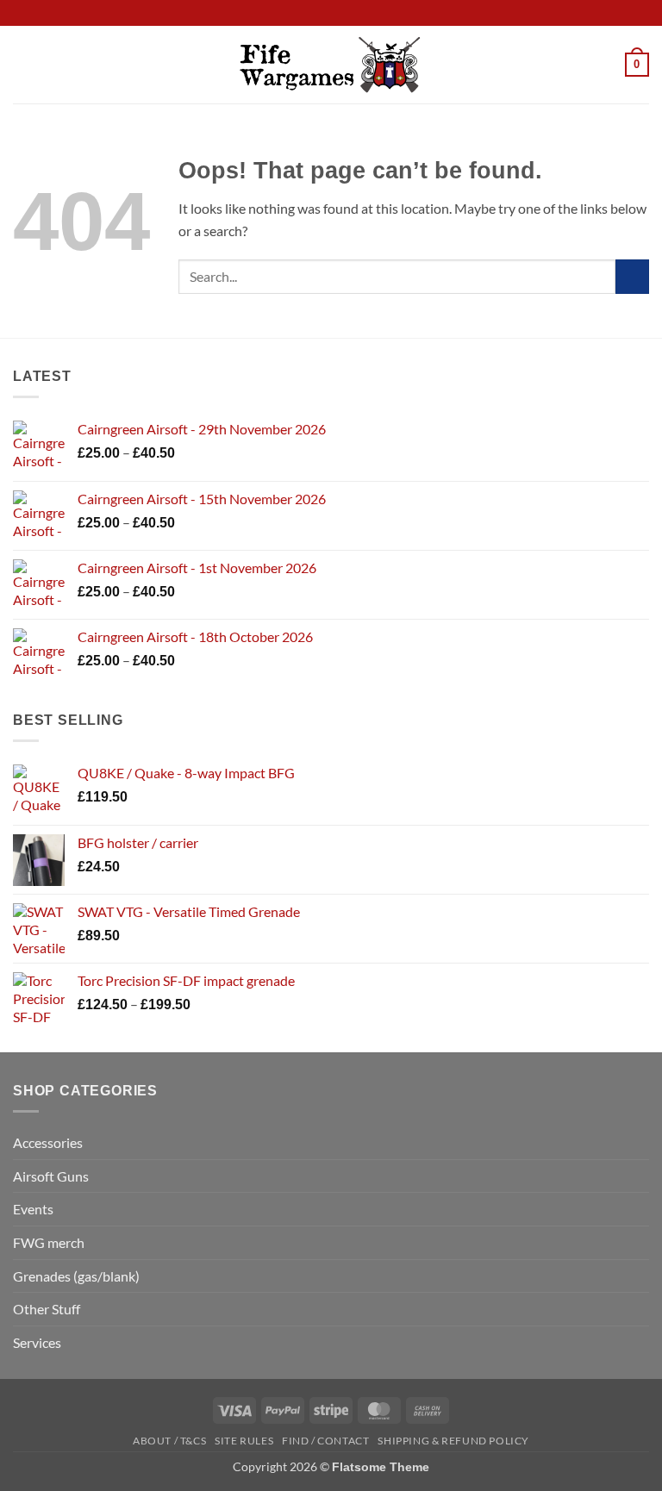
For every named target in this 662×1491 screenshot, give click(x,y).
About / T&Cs (169, 1440)
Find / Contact (326, 1440)
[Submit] (632, 276)
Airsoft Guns (51, 1176)
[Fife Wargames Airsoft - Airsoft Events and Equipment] (331, 64)
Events (33, 1209)
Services (37, 1342)
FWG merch (48, 1242)
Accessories (48, 1142)
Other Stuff (46, 1309)
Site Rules (244, 1440)
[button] (23, 64)
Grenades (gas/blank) (76, 1276)
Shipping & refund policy (453, 1440)
